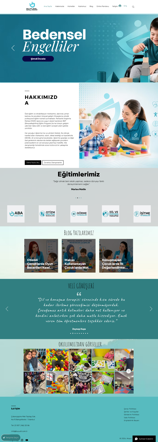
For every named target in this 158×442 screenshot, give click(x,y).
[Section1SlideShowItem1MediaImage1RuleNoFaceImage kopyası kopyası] (74, 333)
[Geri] (13, 48)
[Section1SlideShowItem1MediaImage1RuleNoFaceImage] (70, 333)
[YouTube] (26, 440)
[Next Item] (128, 371)
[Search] (133, 6)
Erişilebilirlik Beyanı (131, 420)
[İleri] (145, 48)
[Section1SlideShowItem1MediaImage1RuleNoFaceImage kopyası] (72, 333)
